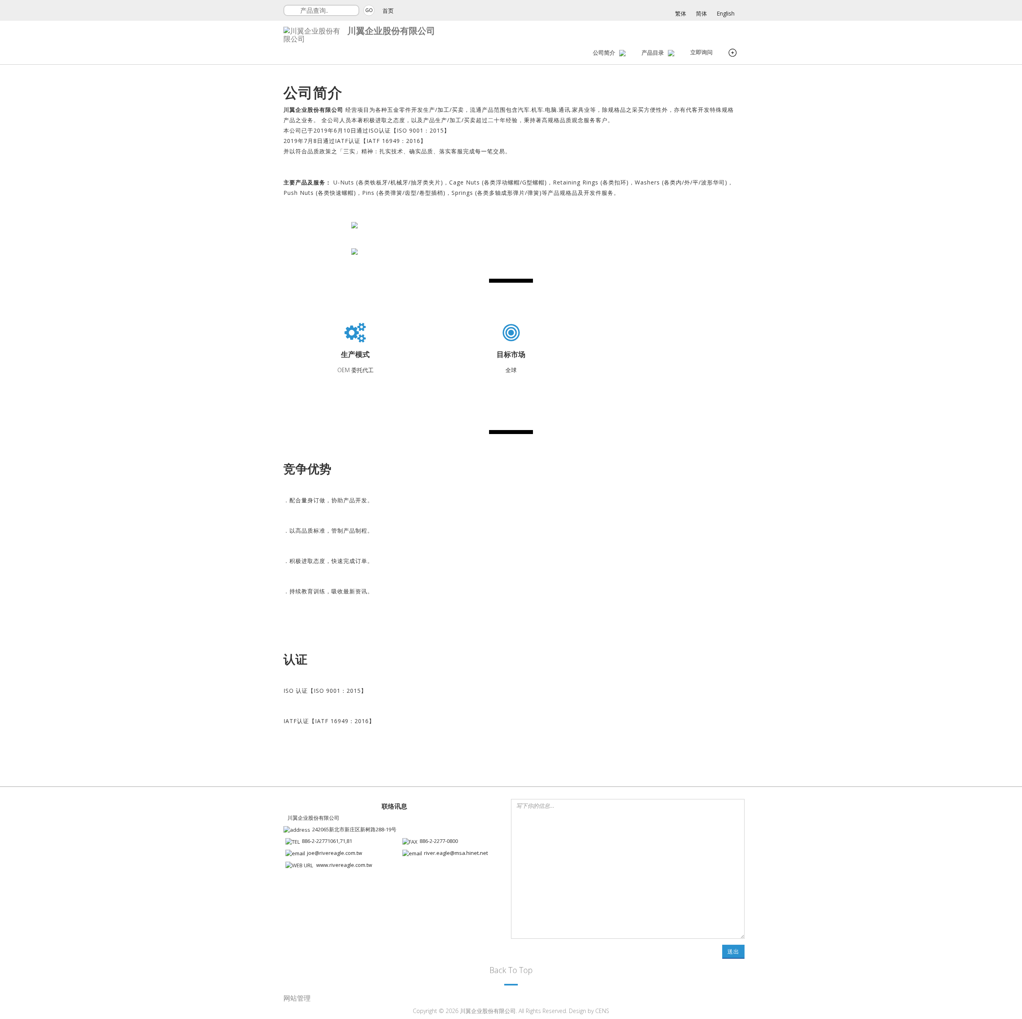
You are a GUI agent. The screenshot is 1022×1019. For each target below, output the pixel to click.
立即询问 (701, 52)
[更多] (733, 54)
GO (369, 10)
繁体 (680, 13)
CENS (602, 1011)
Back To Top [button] (511, 970)
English (726, 13)
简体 (701, 13)
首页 (388, 10)
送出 (733, 951)
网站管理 (297, 998)
